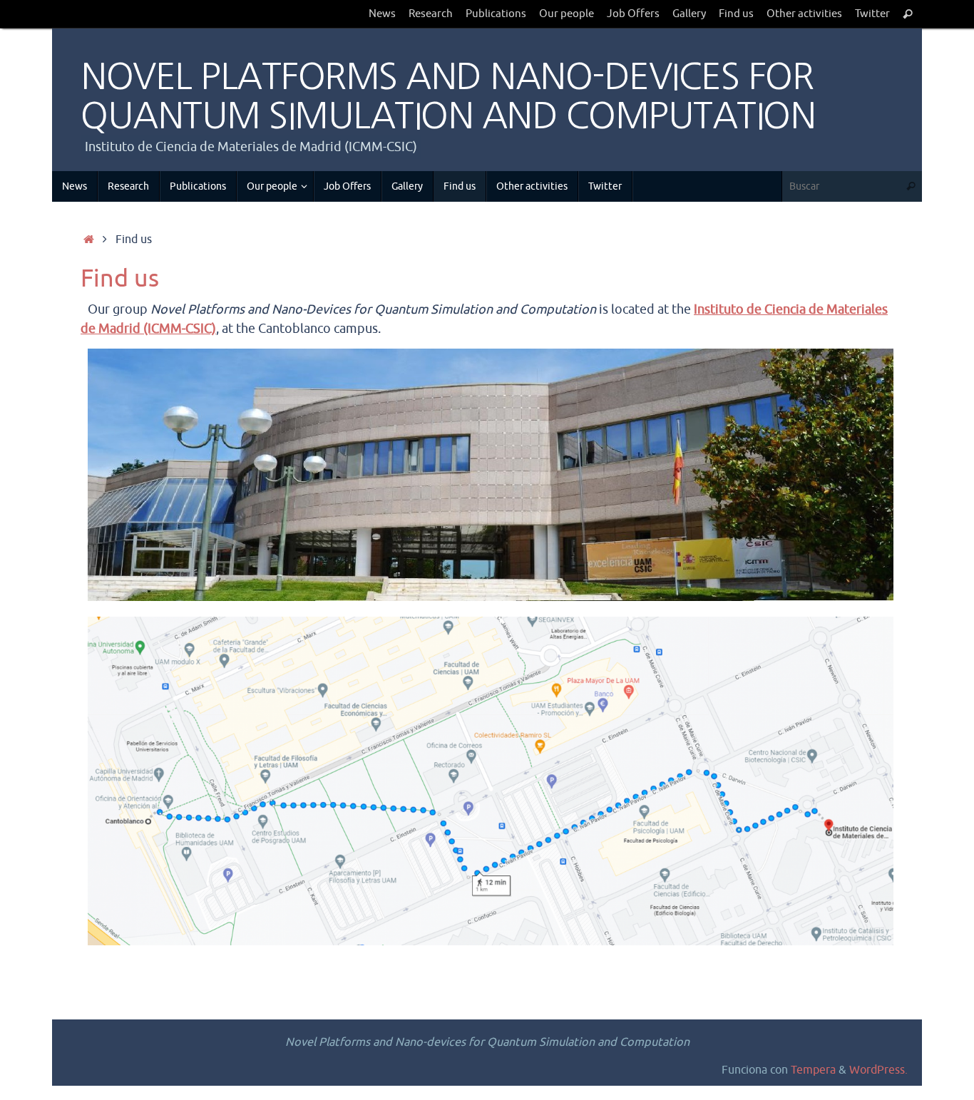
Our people (566, 13)
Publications (496, 13)
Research (431, 13)
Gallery (689, 13)
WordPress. (878, 1069)
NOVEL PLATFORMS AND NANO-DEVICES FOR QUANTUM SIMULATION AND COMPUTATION (448, 95)
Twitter (872, 13)
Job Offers (633, 13)
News (382, 13)
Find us (736, 13)
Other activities (804, 13)
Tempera (813, 1069)
